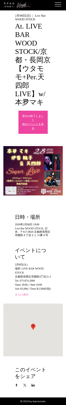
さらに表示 (21, 294)
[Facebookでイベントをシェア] (16, 385)
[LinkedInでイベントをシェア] (33, 385)
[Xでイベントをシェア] (24, 385)
